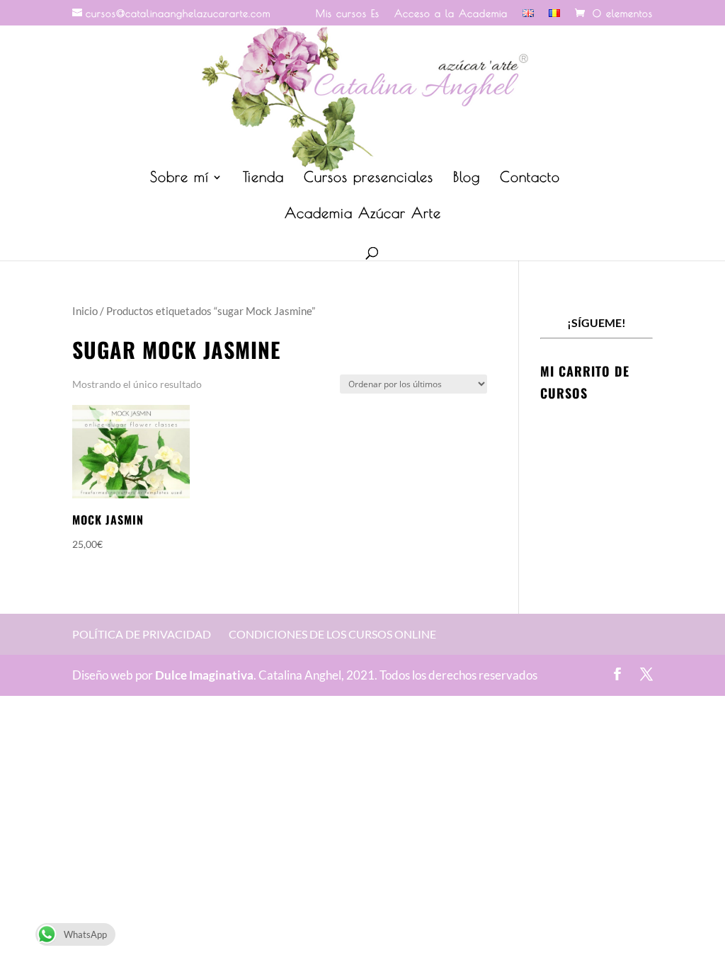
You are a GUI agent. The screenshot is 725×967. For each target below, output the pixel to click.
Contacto (530, 178)
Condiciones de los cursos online (332, 634)
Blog (466, 178)
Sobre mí (179, 178)
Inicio (85, 310)
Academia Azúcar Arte (363, 214)
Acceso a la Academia (451, 13)
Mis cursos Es (347, 13)
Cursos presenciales (368, 178)
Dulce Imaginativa (204, 675)
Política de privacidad (141, 634)
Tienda (263, 178)
